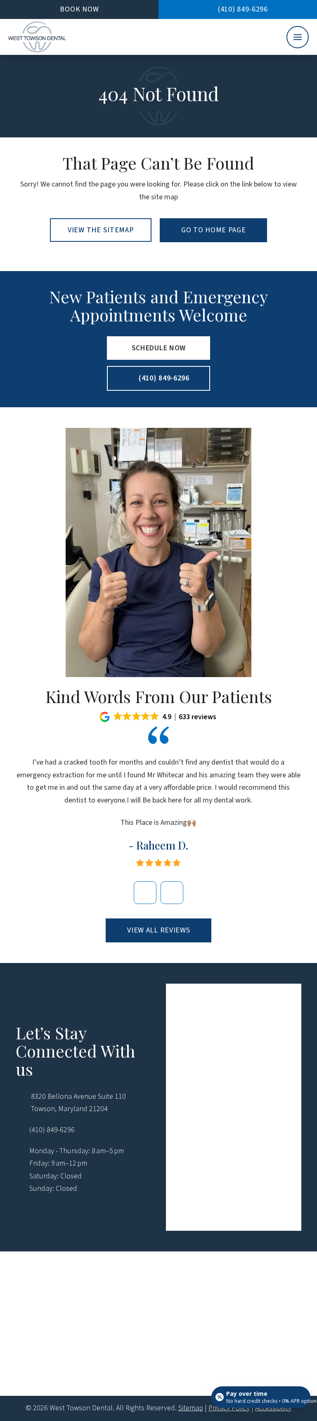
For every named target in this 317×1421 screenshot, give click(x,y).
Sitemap (190, 1408)
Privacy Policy (229, 1408)
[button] (297, 37)
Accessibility (273, 1408)
